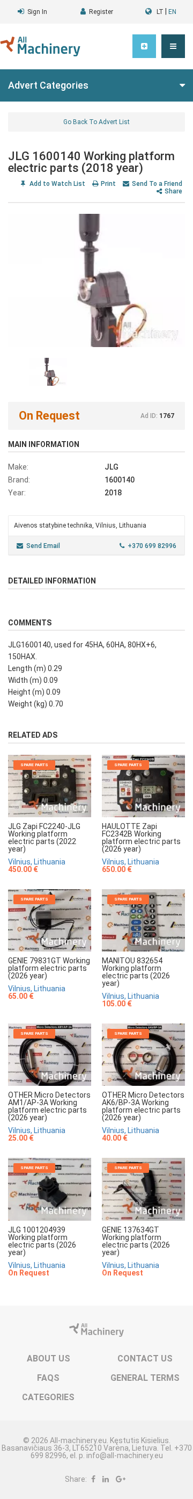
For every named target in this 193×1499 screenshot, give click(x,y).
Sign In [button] (37, 12)
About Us (48, 1358)
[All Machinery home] (40, 46)
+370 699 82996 (152, 546)
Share (173, 191)
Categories (48, 1397)
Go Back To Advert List (96, 122)
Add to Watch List (56, 184)
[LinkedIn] (106, 1479)
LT (160, 12)
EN (172, 12)
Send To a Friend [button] (157, 184)
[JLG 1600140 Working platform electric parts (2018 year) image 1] (96, 280)
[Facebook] (93, 1479)
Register (101, 12)
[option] (96, 280)
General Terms (145, 1378)
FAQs (48, 1378)
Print (108, 184)
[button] (173, 46)
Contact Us (145, 1358)
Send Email (43, 546)
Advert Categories (48, 85)
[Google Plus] (120, 1479)
